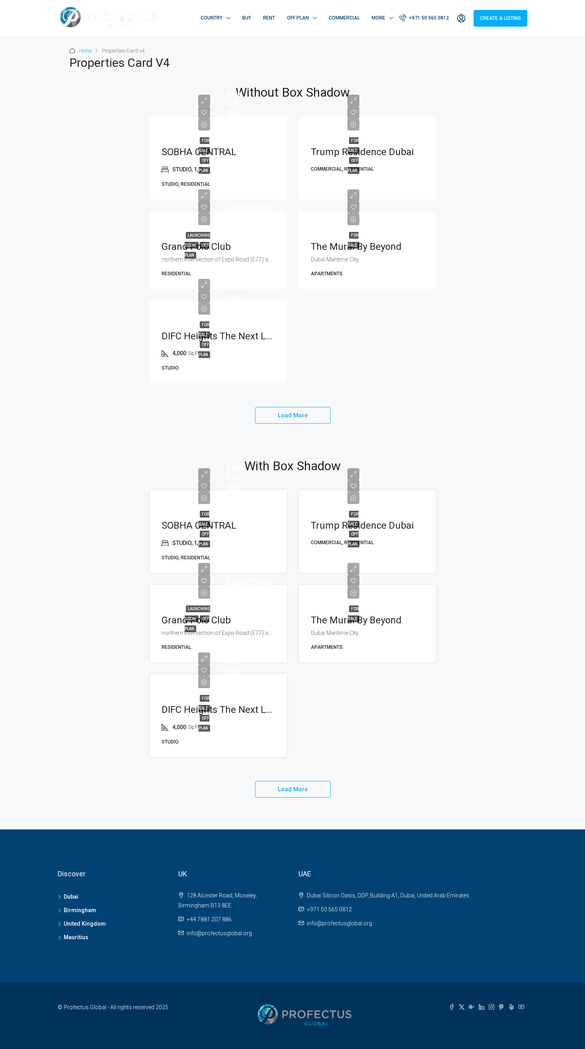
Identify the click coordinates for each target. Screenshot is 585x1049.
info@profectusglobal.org (219, 933)
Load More (293, 415)
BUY (246, 18)
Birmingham (80, 910)
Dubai (71, 896)
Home (85, 51)
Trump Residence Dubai (362, 152)
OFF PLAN (298, 18)
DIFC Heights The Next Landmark (233, 336)
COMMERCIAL (344, 18)
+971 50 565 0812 (428, 18)
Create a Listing (500, 18)
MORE (378, 18)
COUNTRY (211, 18)
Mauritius (76, 937)
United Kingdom (85, 924)
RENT (269, 18)
